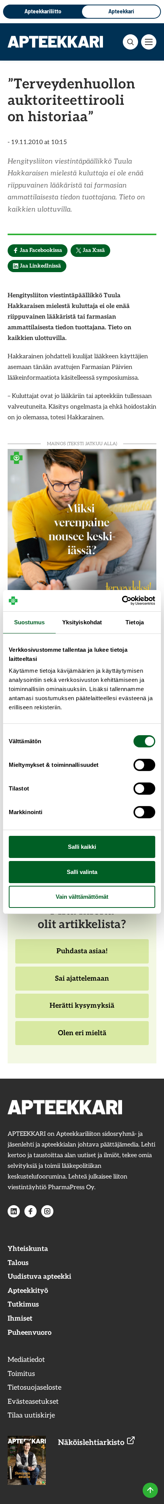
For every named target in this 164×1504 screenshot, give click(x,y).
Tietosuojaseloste (34, 1388)
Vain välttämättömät (82, 896)
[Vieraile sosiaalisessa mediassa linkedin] (14, 1211)
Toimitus (21, 1374)
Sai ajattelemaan (82, 982)
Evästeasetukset (33, 1402)
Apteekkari (121, 11)
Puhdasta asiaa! (82, 955)
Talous (18, 1263)
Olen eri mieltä (82, 1037)
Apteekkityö (28, 1291)
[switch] (144, 765)
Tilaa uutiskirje (31, 1415)
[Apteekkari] (55, 41)
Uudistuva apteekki (39, 1277)
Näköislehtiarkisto (92, 1442)
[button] (130, 42)
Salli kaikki (82, 846)
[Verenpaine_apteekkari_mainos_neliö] (82, 522)
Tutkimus (23, 1304)
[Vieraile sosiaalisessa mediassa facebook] (30, 1211)
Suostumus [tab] (29, 622)
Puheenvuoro (29, 1333)
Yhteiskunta (28, 1249)
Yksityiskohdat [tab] (82, 622)
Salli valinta (82, 872)
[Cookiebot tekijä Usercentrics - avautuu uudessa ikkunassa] (121, 601)
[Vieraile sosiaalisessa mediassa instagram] (47, 1211)
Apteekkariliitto (42, 11)
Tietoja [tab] (134, 622)
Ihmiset (20, 1319)
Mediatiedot (26, 1360)
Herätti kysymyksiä (81, 1009)
